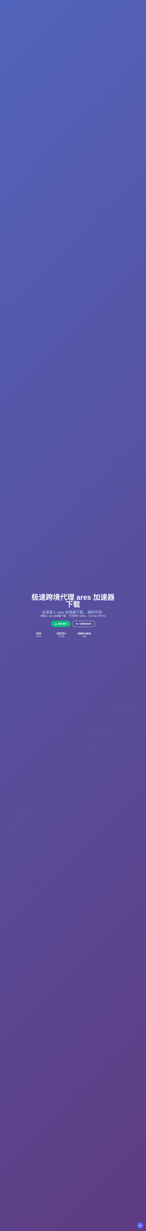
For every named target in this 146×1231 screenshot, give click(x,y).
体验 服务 (62, 624)
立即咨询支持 (85, 624)
